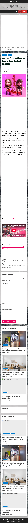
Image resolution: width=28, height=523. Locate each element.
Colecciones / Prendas (9, 433)
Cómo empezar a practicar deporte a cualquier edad (11, 397)
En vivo (24, 11)
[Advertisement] (14, 30)
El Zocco (14, 5)
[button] (2, 11)
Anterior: (13, 260)
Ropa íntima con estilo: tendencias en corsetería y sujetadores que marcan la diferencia (12, 439)
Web (3, 315)
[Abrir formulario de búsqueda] (16, 11)
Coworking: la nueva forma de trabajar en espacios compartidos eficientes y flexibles (13, 349)
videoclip (12, 219)
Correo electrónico (7, 309)
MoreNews (10, 521)
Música (9, 54)
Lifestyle (5, 54)
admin (3, 67)
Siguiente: (13, 265)
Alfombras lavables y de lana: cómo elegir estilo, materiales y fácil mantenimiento (13, 373)
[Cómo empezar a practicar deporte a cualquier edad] (14, 386)
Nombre (4, 303)
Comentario (5, 283)
